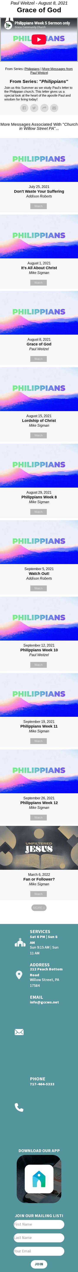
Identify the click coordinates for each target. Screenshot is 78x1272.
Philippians (32, 69)
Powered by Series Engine (39, 919)
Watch (38, 206)
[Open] (67, 14)
